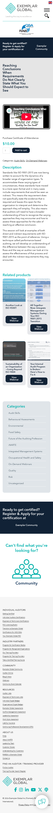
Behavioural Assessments (22, 419)
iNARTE (12, 445)
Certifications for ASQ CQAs (12, 632)
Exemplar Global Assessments (13, 708)
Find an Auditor (8, 767)
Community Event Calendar (12, 684)
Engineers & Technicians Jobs (13, 697)
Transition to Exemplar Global (13, 628)
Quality (12, 470)
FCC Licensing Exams (10, 625)
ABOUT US (8, 732)
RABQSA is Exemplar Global (12, 754)
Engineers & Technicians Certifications (16, 621)
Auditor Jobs (7, 693)
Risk (11, 477)
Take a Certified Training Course (14, 660)
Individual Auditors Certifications (14, 617)
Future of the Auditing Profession (25, 438)
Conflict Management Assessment (14, 712)
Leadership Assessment (10, 716)
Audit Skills (19, 160)
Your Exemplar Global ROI (12, 636)
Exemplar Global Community (13, 669)
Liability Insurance (9, 723)
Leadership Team (8, 743)
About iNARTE (8, 740)
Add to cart (21, 150)
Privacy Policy (24, 805)
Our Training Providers (10, 653)
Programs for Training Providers (13, 656)
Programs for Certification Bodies (14, 645)
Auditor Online (8, 673)
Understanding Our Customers (13, 751)
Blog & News (7, 677)
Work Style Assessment (10, 719)
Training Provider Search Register (14, 771)
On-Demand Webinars (36, 160)
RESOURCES (8, 689)
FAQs (4, 736)
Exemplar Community (27, 525)
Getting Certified (8, 614)
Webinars (6, 680)
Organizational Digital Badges (13, 704)
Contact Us (6, 758)
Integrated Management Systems (25, 451)
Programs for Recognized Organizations (16, 649)
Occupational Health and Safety (25, 457)
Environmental (16, 425)
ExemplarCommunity (41, 47)
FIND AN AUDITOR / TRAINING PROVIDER (23, 764)
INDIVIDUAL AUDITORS (14, 610)
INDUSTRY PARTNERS (13, 641)
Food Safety (14, 432)
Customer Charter (9, 747)
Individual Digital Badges (11, 701)
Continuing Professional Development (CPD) (18, 727)
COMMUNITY (9, 665)
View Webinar (14, 319)
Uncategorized (16, 483)
